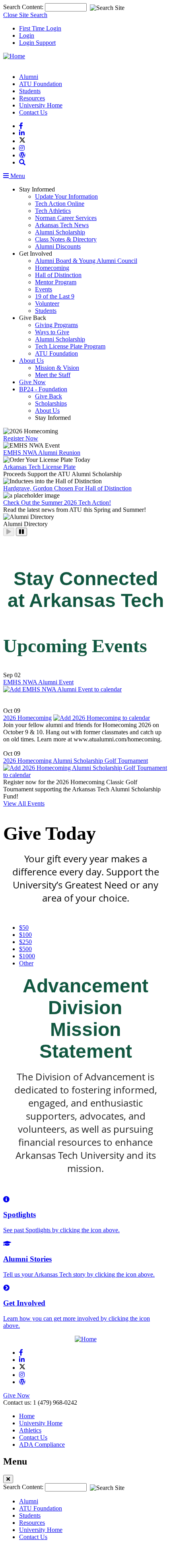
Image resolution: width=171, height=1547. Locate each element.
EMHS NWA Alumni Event (38, 682)
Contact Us (33, 112)
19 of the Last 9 (54, 296)
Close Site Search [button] (25, 14)
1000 (27, 956)
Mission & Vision (57, 367)
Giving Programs (56, 325)
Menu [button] (17, 175)
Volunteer (47, 303)
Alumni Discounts (58, 246)
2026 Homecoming (27, 717)
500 (25, 949)
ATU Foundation (40, 83)
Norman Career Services (66, 217)
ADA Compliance (42, 1444)
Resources (32, 98)
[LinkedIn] (22, 133)
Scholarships (51, 403)
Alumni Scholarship (60, 232)
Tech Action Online (59, 203)
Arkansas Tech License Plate (39, 466)
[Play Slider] (8, 532)
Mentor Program (55, 282)
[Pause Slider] (21, 532)
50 (24, 927)
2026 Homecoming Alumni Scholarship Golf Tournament (75, 760)
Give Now (32, 382)
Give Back (48, 396)
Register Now (20, 438)
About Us (31, 360)
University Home (40, 105)
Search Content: (24, 7)
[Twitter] (22, 141)
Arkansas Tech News (62, 225)
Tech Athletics (53, 210)
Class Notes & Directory (66, 239)
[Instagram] (22, 148)
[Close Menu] (8, 1479)
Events (43, 289)
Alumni (28, 76)
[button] (22, 162)
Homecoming (52, 267)
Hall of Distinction (58, 275)
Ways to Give (52, 332)
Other (26, 963)
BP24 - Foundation (43, 389)
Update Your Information (66, 196)
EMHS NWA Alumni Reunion (41, 452)
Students (30, 91)
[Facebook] (21, 126)
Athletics (30, 1430)
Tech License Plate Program (70, 346)
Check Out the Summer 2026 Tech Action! (57, 502)
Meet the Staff (52, 374)
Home (27, 1416)
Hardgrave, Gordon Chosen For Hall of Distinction (67, 488)
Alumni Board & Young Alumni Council (86, 260)
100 (25, 934)
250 (25, 941)
